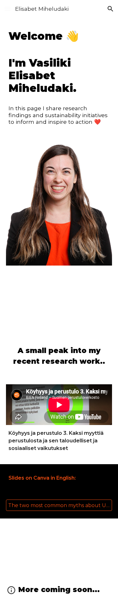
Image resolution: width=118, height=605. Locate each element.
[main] (59, 62)
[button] (7, 8)
